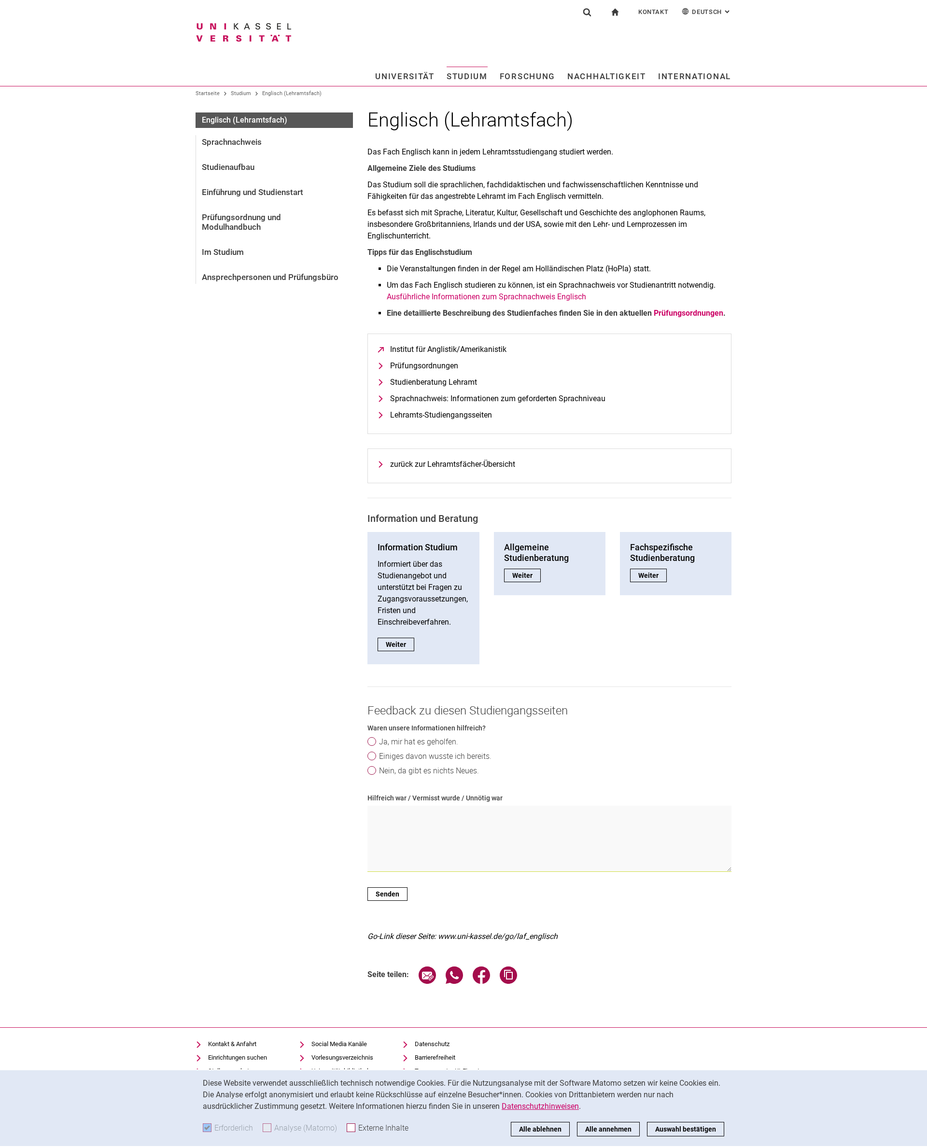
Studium (467, 76)
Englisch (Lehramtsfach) (292, 93)
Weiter (400, 644)
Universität (405, 76)
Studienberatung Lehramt (433, 382)
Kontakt (653, 11)
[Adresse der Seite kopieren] (508, 981)
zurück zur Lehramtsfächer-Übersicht (452, 464)
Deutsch (711, 11)
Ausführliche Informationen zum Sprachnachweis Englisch (486, 296)
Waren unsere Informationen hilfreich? (426, 728)
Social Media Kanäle (339, 1044)
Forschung (527, 76)
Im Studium (223, 252)
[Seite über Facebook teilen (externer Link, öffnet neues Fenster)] (481, 981)
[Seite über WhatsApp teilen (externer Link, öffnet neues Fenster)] (454, 981)
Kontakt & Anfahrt (232, 1044)
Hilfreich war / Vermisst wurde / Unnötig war (435, 798)
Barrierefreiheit (435, 1057)
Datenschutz (432, 1044)
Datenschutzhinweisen (540, 1106)
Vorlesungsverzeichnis (342, 1057)
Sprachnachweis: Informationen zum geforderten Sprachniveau (497, 398)
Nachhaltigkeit (606, 76)
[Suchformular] (587, 12)
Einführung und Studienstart (252, 192)
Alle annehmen (608, 1129)
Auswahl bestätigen (685, 1129)
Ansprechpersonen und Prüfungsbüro (270, 277)
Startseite (208, 93)
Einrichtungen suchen (237, 1057)
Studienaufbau (228, 167)
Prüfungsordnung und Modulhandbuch (241, 222)
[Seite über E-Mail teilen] (427, 981)
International (694, 76)
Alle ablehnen (540, 1129)
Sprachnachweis (232, 142)
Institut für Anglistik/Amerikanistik (448, 349)
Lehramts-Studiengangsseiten (441, 415)
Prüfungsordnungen (424, 365)
